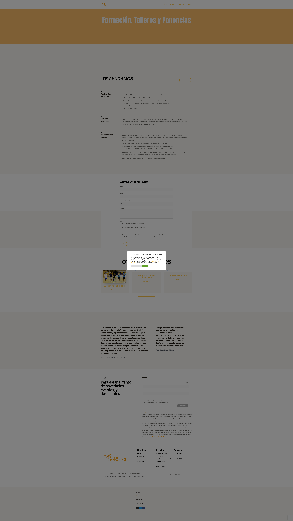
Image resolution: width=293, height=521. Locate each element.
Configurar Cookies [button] (136, 266)
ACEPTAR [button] (145, 266)
